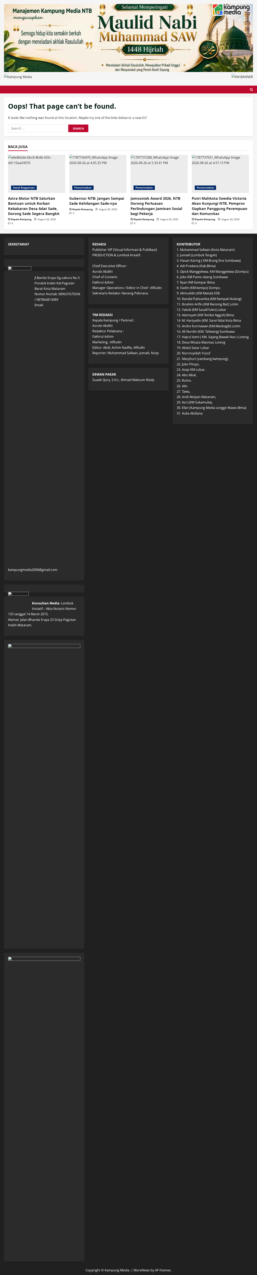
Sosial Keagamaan (24, 187)
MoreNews (142, 1270)
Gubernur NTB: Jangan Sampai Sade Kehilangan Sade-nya (96, 201)
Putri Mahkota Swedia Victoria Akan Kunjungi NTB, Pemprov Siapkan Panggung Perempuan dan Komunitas (219, 206)
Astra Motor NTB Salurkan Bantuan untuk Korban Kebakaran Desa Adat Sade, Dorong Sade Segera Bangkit (33, 206)
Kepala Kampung (21, 219)
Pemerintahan (83, 187)
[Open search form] (251, 89)
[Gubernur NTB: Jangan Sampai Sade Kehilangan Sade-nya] (97, 174)
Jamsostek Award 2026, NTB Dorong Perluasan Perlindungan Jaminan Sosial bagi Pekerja (156, 206)
